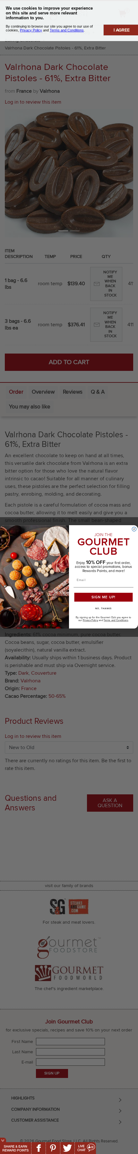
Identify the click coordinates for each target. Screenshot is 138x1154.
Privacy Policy (90, 621)
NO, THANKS (103, 609)
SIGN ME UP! (103, 597)
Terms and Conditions (116, 621)
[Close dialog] (134, 529)
